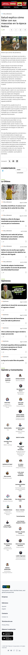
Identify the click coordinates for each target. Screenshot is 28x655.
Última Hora (6, 7)
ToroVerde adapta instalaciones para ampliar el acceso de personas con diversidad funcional (13, 268)
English (4, 609)
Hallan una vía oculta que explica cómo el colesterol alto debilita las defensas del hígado (13, 252)
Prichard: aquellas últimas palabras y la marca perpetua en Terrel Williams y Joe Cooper (13, 347)
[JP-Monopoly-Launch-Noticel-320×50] (14, 4)
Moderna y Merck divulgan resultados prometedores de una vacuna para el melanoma (12, 221)
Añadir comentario (20, 170)
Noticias (16, 7)
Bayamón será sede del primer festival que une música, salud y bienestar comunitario (12, 237)
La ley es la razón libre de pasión (12, 360)
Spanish (4, 606)
